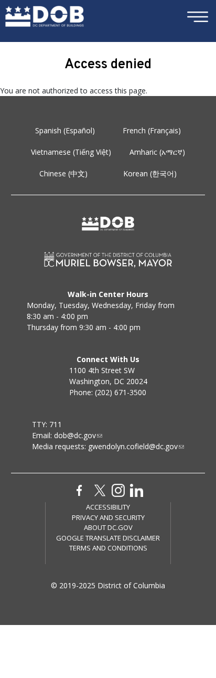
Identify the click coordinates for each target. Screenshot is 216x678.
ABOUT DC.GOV (108, 527)
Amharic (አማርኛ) (157, 152)
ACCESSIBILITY (108, 507)
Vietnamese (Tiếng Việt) (71, 152)
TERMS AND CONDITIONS (108, 548)
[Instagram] (118, 489)
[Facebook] (79, 489)
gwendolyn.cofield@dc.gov (133, 446)
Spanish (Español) (65, 130)
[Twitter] (100, 489)
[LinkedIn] (136, 489)
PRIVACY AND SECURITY (108, 517)
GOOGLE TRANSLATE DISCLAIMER (108, 538)
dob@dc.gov (75, 435)
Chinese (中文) (63, 173)
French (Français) (152, 130)
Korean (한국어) (150, 173)
